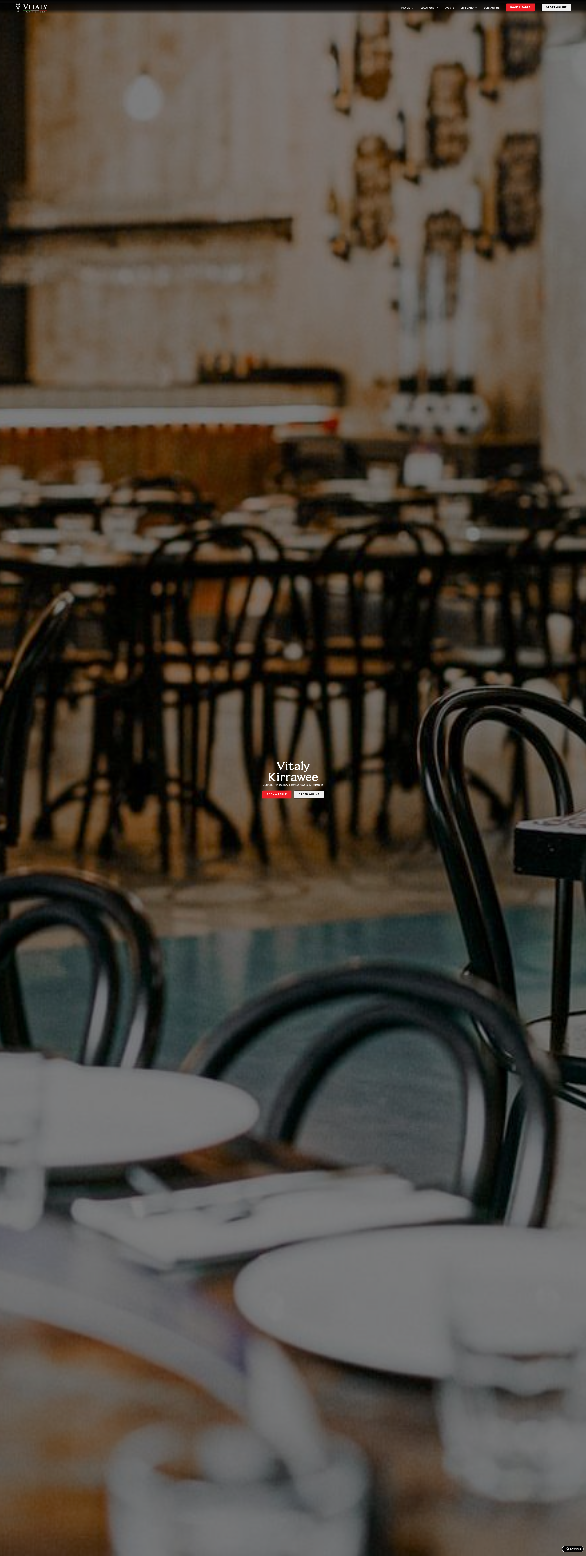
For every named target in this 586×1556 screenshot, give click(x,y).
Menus (405, 7)
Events (449, 7)
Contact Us (492, 7)
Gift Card (467, 7)
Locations (427, 7)
